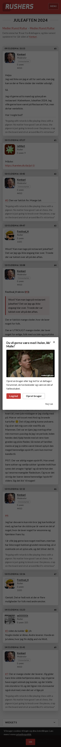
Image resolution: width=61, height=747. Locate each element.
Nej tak (49, 404)
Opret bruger (34, 395)
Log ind (13, 395)
